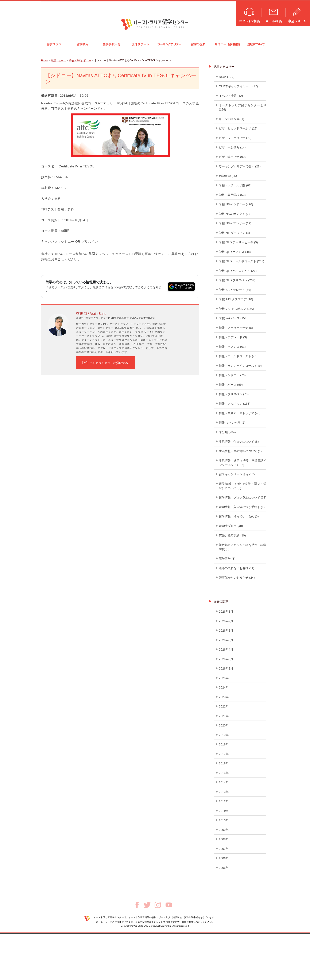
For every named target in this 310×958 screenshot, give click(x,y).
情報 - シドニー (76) (232, 375)
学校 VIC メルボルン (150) (236, 308)
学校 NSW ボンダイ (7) (234, 214)
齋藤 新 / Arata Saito (91, 313)
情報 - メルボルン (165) (234, 403)
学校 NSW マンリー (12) (235, 223)
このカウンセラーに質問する (109, 363)
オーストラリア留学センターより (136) (242, 107)
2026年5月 (226, 640)
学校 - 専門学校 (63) (232, 195)
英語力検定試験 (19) (232, 535)
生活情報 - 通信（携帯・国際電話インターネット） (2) (242, 462)
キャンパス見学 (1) (231, 119)
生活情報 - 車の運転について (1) (240, 451)
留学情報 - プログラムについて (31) (242, 497)
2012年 (224, 801)
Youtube (169, 905)
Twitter (147, 905)
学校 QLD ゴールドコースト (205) (241, 261)
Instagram (158, 905)
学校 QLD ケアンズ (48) (235, 251)
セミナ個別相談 (227, 44)
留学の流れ (198, 44)
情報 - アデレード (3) (233, 337)
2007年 (224, 848)
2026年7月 (226, 621)
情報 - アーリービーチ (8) (236, 327)
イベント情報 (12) (231, 95)
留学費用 (83, 44)
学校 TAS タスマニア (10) (236, 299)
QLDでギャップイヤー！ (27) (238, 86)
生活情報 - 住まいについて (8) (239, 441)
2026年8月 (226, 611)
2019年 (224, 735)
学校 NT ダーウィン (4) (234, 232)
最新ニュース (58, 60)
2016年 (224, 763)
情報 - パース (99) (231, 384)
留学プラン (53, 44)
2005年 (224, 867)
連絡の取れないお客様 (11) (236, 568)
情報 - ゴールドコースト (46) (238, 356)
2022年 (224, 706)
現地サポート (140, 44)
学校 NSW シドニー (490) (236, 204)
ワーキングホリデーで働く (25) (240, 166)
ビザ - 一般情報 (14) (232, 147)
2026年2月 (226, 668)
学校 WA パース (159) (233, 318)
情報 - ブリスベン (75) (234, 394)
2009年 (224, 829)
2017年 (224, 754)
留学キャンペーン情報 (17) (237, 474)
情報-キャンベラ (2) (232, 422)
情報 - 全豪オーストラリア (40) (239, 413)
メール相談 (274, 13)
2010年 (224, 820)
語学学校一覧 (111, 44)
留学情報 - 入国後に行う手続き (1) (242, 507)
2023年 (224, 697)
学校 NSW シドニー (80, 60)
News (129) (226, 76)
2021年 (224, 716)
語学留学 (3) (227, 558)
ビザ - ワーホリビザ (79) (235, 138)
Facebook (137, 905)
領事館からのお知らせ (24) (237, 577)
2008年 (224, 839)
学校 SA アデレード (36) (235, 289)
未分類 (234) (227, 432)
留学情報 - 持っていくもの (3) (239, 516)
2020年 (224, 725)
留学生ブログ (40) (231, 526)
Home (44, 60)
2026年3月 (226, 659)
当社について (256, 44)
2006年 (224, 858)
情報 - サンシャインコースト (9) (240, 365)
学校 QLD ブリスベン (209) (237, 280)
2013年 (224, 792)
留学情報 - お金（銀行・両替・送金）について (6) (242, 486)
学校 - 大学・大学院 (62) (235, 185)
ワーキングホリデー (169, 44)
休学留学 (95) (228, 176)
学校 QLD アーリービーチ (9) (238, 242)
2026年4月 (226, 649)
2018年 (224, 744)
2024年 (224, 687)
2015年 (224, 773)
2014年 (224, 782)
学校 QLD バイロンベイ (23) (238, 270)
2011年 (223, 810)
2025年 (224, 678)
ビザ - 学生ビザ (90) (232, 157)
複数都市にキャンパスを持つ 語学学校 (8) (242, 547)
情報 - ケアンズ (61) (232, 346)
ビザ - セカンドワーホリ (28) (238, 128)
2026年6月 (226, 630)
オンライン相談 (249, 13)
